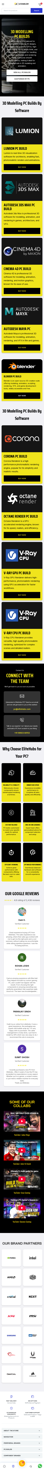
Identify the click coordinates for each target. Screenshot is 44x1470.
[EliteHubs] (21, 4)
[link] (4, 1466)
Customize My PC (22, 79)
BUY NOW (22, 167)
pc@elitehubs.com (22, 709)
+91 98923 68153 (22, 733)
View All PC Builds (22, 72)
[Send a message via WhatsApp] (40, 1466)
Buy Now (22, 396)
